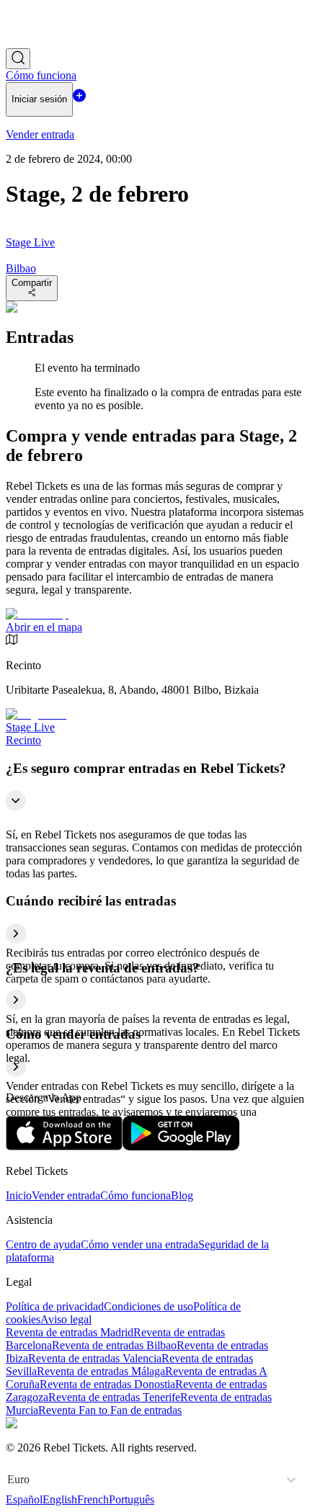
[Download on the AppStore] (64, 1146)
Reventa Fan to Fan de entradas (110, 1410)
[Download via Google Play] (181, 1146)
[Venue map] (37, 614)
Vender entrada (66, 1195)
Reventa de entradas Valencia (94, 1358)
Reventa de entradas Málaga (101, 1371)
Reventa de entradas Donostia (107, 1384)
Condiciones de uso (148, 1306)
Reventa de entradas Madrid (69, 1332)
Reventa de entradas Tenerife (114, 1397)
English (60, 1499)
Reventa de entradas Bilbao (114, 1345)
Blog (182, 1195)
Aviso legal (66, 1319)
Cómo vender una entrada (139, 1244)
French (93, 1499)
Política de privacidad (55, 1306)
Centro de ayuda (43, 1244)
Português (131, 1499)
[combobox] (8, 1479)
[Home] (45, 41)
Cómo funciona (135, 1195)
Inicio (19, 1195)
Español (24, 1499)
